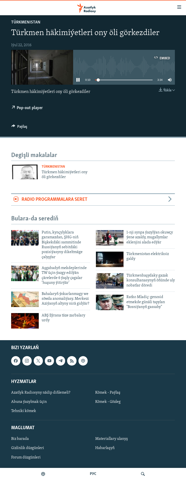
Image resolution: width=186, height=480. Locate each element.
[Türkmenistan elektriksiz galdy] (110, 259)
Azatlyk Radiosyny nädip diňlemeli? (40, 393)
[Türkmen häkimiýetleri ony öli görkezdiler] (25, 171)
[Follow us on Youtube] (49, 360)
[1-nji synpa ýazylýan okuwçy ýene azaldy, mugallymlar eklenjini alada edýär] (110, 238)
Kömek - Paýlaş (107, 393)
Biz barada (20, 439)
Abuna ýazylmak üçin (29, 402)
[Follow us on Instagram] (26, 360)
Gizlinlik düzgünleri (27, 448)
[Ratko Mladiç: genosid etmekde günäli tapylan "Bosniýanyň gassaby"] (110, 302)
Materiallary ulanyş (111, 439)
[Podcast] (83, 360)
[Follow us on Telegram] (60, 360)
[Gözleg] (143, 474)
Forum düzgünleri (26, 457)
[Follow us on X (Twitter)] (38, 360)
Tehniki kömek (23, 411)
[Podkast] (43, 474)
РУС (93, 474)
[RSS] (71, 360)
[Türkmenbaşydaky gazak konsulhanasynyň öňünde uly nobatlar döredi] (110, 281)
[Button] (19, 127)
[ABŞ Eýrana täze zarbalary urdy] (25, 321)
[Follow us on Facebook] (15, 360)
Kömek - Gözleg (108, 402)
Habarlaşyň (105, 448)
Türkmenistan (25, 22)
